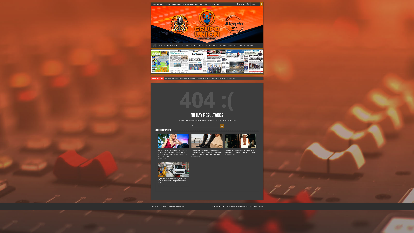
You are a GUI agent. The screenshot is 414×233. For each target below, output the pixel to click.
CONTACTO (252, 45)
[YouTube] (241, 4)
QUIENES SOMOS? (227, 45)
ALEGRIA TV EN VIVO (186, 45)
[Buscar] (261, 4)
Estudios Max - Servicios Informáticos (251, 206)
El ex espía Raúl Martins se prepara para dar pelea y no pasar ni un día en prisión (188, 78)
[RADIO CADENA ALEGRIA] (207, 24)
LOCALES (162, 45)
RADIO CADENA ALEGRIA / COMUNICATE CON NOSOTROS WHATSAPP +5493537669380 (193, 4)
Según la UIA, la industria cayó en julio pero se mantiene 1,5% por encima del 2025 (172, 181)
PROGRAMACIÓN (240, 45)
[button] (260, 61)
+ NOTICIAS (172, 45)
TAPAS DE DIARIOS (212, 45)
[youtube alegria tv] (248, 4)
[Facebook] (237, 4)
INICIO (154, 45)
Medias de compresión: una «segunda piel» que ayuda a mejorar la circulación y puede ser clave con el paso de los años (206, 152)
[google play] (243, 4)
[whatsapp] (246, 4)
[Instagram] (239, 4)
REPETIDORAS (199, 45)
